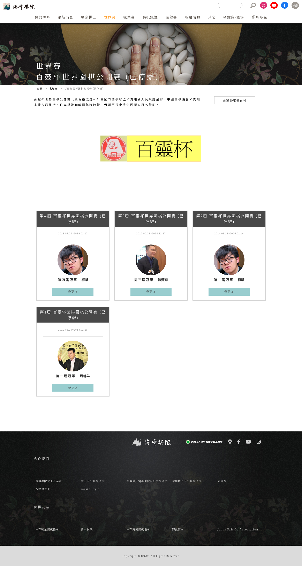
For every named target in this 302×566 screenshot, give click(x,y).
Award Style (90, 489)
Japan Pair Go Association (238, 529)
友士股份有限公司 (92, 481)
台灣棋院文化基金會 (49, 481)
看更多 (73, 291)
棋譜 (295, 5)
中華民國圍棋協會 (138, 529)
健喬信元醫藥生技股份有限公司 (147, 481)
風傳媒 (222, 481)
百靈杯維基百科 (235, 100)
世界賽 (53, 88)
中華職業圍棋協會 (47, 529)
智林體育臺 (43, 489)
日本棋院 (87, 529)
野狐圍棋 (178, 529)
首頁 (40, 88)
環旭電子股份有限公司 (187, 481)
